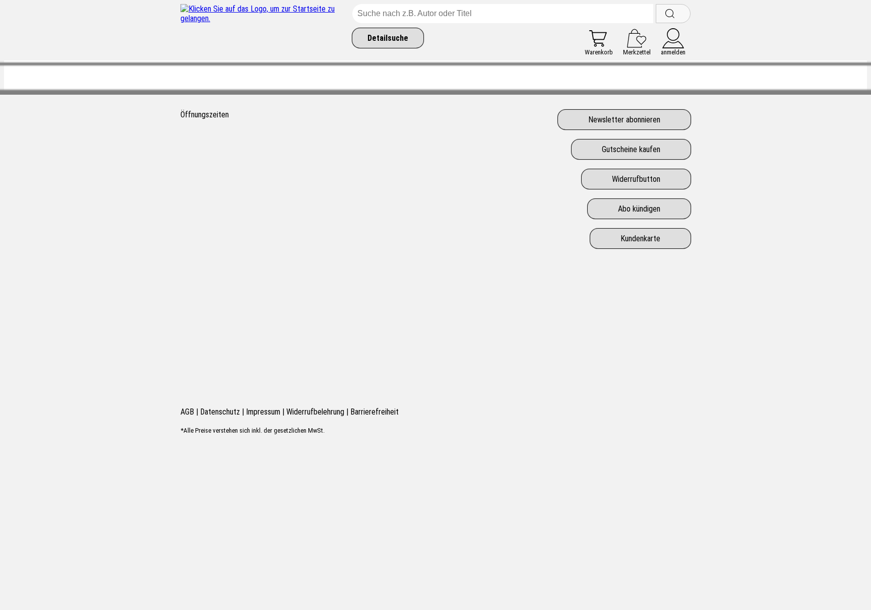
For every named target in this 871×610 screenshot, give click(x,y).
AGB (187, 412)
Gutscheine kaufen (631, 149)
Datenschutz (220, 412)
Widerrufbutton (636, 179)
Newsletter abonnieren (624, 119)
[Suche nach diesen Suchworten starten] (673, 13)
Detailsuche (387, 38)
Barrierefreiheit (374, 412)
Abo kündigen (639, 209)
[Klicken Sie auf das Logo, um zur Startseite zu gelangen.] (263, 30)
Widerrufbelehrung (315, 412)
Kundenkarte (640, 238)
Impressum (263, 412)
